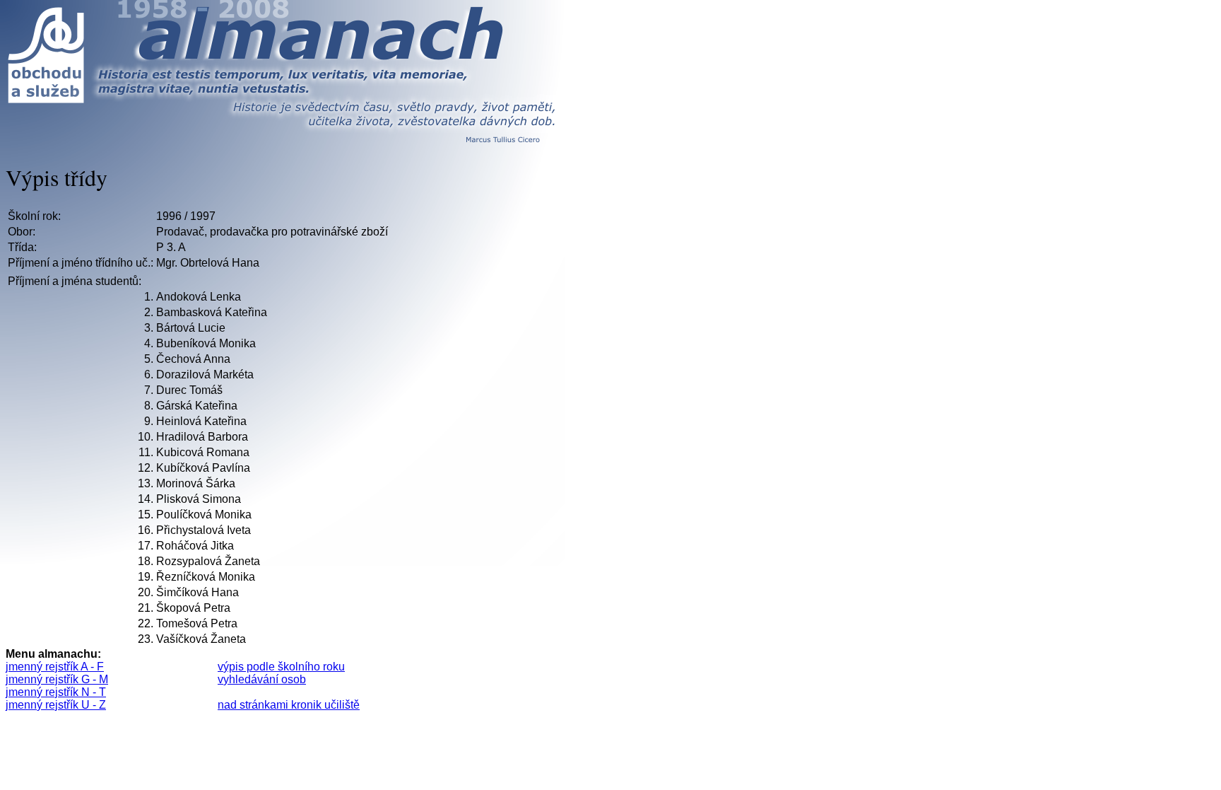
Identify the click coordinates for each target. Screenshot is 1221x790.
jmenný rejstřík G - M (57, 679)
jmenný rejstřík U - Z (56, 705)
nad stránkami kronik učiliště (289, 705)
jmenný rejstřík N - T (56, 692)
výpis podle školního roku (281, 667)
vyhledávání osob (262, 679)
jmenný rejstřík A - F (55, 667)
